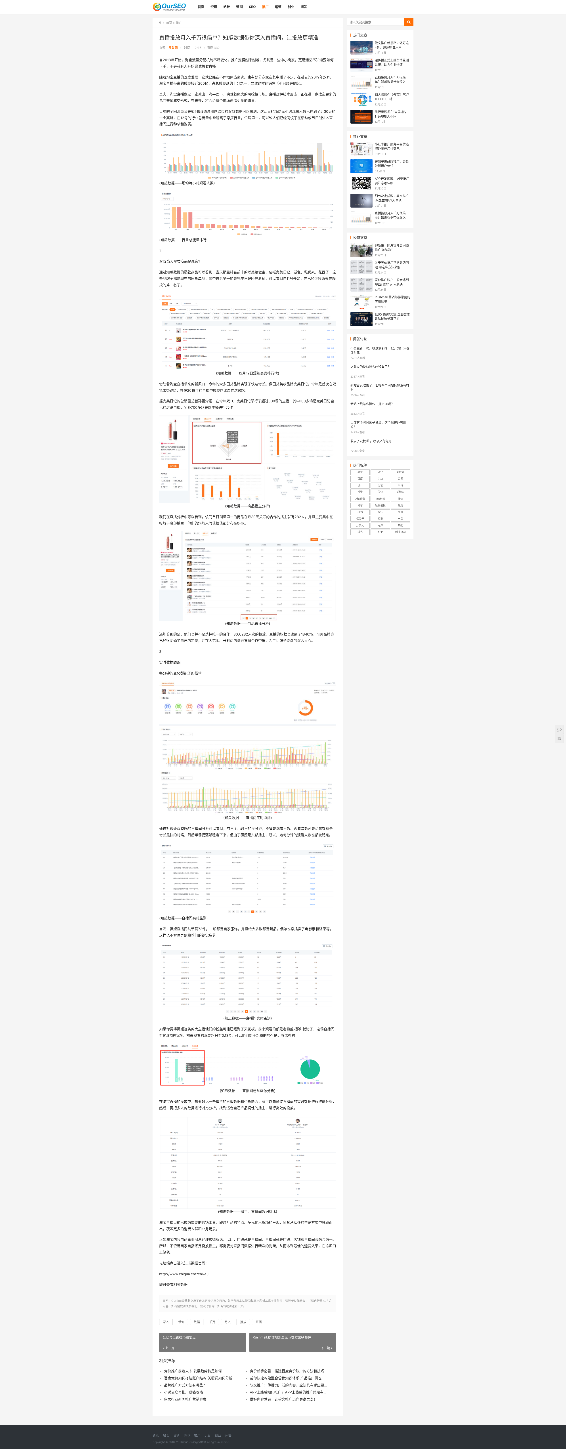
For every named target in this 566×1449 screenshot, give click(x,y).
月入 (228, 1322)
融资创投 (380, 505)
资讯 (213, 7)
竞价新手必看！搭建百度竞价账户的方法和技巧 (287, 1371)
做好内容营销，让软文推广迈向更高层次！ (283, 1399)
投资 (360, 492)
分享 (360, 505)
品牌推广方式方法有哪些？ (185, 1385)
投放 (243, 1322)
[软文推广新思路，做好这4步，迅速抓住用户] (361, 43)
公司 (400, 478)
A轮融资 (360, 498)
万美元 (360, 525)
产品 (400, 518)
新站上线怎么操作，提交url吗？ (372, 404)
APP (380, 532)
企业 (380, 478)
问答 (303, 7)
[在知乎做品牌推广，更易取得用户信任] (361, 162)
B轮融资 (380, 498)
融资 (360, 472)
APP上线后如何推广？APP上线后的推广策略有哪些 (288, 1392)
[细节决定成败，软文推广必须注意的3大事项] (361, 196)
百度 (360, 478)
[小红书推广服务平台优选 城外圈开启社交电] (361, 145)
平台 (400, 485)
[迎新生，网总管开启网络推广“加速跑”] (361, 246)
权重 (380, 518)
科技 (380, 512)
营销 (239, 7)
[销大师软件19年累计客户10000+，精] (361, 95)
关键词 (400, 492)
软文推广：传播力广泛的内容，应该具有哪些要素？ (288, 1385)
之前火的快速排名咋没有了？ (370, 366)
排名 (360, 532)
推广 (265, 7)
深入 (166, 1322)
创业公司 (400, 532)
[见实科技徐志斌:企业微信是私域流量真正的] (361, 315)
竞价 (400, 512)
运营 (278, 7)
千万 (212, 1322)
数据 (197, 1322)
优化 (380, 492)
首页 (201, 7)
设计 (360, 485)
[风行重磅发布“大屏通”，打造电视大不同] (361, 112)
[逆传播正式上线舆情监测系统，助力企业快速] (361, 61)
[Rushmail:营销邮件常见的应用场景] (361, 298)
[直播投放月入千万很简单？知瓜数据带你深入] (361, 78)
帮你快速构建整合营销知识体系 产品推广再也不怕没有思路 (288, 1378)
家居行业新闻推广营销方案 (185, 1399)
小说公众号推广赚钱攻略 (183, 1392)
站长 (226, 7)
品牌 (400, 505)
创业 (291, 7)
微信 (400, 498)
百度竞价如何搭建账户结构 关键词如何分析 (198, 1378)
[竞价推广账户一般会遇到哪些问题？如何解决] (361, 280)
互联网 (400, 472)
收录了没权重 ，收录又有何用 (371, 441)
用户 (380, 525)
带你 (181, 1322)
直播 (259, 1322)
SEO (252, 7)
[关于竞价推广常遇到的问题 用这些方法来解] (361, 263)
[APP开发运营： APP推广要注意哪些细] (361, 179)
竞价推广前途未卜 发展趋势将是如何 (193, 1371)
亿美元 (360, 518)
